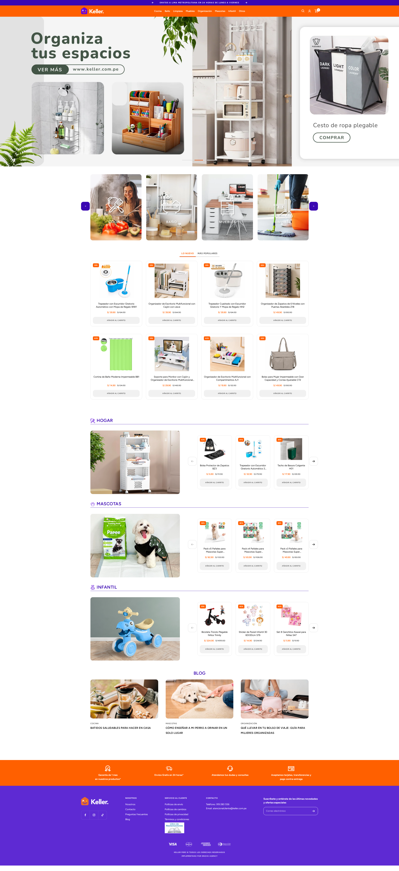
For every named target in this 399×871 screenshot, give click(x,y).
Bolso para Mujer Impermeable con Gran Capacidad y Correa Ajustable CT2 (283, 378)
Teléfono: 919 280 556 (217, 804)
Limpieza (178, 11)
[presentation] (85, 206)
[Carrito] (316, 10)
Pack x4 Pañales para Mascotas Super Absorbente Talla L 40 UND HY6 (253, 550)
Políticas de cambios (175, 809)
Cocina (158, 11)
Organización (205, 11)
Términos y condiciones (177, 819)
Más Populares (208, 253)
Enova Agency (210, 856)
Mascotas (220, 11)
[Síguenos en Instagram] (94, 815)
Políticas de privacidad (176, 814)
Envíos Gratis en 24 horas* (168, 775)
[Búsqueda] (303, 11)
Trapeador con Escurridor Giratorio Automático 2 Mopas (253, 467)
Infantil (232, 11)
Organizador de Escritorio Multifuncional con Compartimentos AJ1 (227, 378)
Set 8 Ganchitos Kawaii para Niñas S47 (291, 634)
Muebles (190, 11)
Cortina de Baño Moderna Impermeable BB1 (116, 376)
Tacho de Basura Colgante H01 (291, 467)
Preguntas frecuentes (136, 814)
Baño (167, 11)
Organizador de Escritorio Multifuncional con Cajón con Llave (172, 305)
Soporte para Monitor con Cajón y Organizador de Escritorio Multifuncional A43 (172, 378)
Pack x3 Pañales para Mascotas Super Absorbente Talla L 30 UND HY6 (291, 550)
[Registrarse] (313, 811)
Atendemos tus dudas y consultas (230, 775)
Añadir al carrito (214, 483)
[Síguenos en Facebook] (85, 815)
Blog (127, 819)
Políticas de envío (174, 804)
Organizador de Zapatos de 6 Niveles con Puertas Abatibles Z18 (283, 305)
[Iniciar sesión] (309, 11)
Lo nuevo (187, 253)
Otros (242, 11)
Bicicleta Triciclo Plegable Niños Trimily (215, 634)
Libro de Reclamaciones (174, 827)
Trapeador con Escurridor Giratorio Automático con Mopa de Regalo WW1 (116, 305)
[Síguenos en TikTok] (102, 815)
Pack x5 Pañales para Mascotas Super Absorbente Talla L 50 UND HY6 (214, 550)
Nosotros (130, 804)
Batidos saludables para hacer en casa (120, 727)
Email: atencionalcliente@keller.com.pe (226, 808)
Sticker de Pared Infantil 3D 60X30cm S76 (253, 634)
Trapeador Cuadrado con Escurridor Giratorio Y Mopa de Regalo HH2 (227, 305)
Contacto (130, 809)
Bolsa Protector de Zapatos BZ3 (214, 467)
